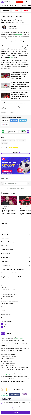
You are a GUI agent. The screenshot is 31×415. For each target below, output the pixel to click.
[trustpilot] (4, 394)
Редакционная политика (7, 303)
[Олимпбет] (16, 10)
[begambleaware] (14, 394)
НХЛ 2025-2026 (5, 261)
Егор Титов (11, 140)
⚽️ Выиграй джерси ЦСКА (9, 5)
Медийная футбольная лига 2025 (11, 277)
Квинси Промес (21, 140)
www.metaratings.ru (18, 338)
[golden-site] (8, 389)
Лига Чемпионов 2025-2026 (9, 273)
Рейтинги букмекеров (7, 249)
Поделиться (14, 152)
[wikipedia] (18, 389)
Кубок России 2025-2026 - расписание (12, 269)
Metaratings (9, 103)
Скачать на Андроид (7, 242)
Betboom (4, 143)
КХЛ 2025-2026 (5, 253)
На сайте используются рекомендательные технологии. (15, 384)
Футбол (4, 140)
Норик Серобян (11, 26)
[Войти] (26, 2)
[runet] (2, 389)
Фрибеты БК (5, 238)
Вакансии (3, 287)
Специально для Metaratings (8, 289)
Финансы (3, 317)
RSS (2, 292)
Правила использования (7, 296)
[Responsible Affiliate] (7, 399)
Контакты (3, 282)
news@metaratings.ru (11, 363)
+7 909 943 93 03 (10, 365)
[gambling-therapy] (24, 394)
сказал (11, 57)
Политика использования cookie (9, 298)
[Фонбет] (26, 10)
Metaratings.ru (19, 34)
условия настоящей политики (10, 407)
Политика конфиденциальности (9, 294)
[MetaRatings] (6, 333)
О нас (2, 285)
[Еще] (29, 2)
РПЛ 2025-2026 (5, 257)
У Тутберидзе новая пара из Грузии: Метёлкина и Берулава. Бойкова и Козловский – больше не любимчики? (9, 211)
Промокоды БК (5, 234)
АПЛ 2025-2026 (5, 265)
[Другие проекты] (5, 2)
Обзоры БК (4, 245)
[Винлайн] (6, 10)
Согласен (15, 412)
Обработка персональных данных (9, 301)
